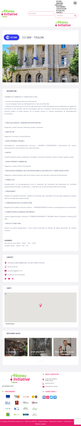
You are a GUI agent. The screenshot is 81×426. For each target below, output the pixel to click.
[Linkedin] (55, 397)
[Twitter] (51, 397)
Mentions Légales (40, 424)
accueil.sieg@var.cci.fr (15, 271)
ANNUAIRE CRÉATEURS (59, 4)
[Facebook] (44, 397)
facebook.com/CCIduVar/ (16, 275)
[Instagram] (47, 397)
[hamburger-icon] (75, 3)
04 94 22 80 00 (12, 267)
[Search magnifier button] (75, 15)
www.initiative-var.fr (8, 386)
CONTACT (59, 12)
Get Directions (10, 324)
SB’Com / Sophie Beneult (39, 421)
